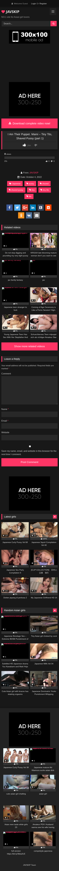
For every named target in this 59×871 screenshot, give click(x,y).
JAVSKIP (12, 11)
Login (33, 3)
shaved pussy (17, 190)
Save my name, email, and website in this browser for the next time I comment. (29, 452)
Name (5, 409)
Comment (6, 373)
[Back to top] (50, 863)
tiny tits (46, 190)
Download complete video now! (31, 123)
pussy (31, 183)
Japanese (16, 183)
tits (30, 196)
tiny (33, 190)
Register (43, 3)
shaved (45, 183)
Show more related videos (29, 346)
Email (4, 421)
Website (5, 432)
